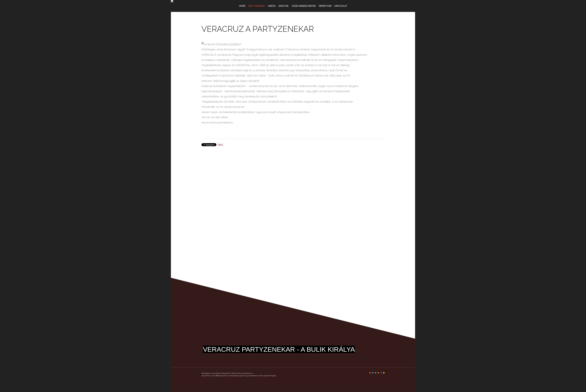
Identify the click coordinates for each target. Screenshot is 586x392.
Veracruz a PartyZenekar (257, 29)
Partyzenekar (256, 6)
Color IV (378, 373)
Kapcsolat (341, 6)
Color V (381, 373)
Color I (370, 373)
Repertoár (325, 6)
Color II (373, 373)
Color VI (384, 373)
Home (242, 6)
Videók (272, 6)
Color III (375, 373)
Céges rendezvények (304, 6)
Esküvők (284, 6)
